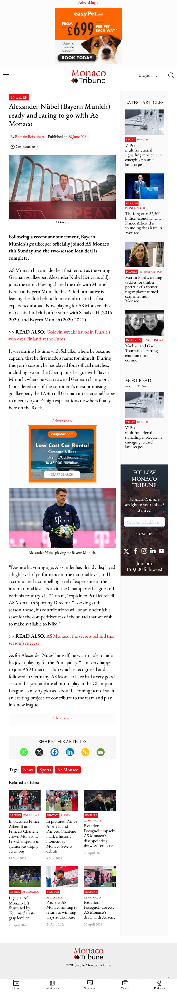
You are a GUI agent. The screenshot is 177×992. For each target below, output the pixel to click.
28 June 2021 (78, 136)
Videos (125, 988)
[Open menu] (6, 73)
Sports (45, 769)
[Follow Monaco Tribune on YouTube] (161, 551)
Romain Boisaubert (29, 136)
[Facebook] (54, 752)
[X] (39, 752)
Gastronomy (153, 340)
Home (16, 988)
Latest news (52, 988)
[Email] (101, 752)
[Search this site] (171, 76)
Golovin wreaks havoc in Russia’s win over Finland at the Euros (59, 335)
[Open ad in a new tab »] (88, 36)
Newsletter (90, 988)
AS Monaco (67, 769)
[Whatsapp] (24, 752)
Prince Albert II (137, 208)
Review (15, 892)
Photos (53, 815)
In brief (19, 97)
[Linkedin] (70, 752)
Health (142, 139)
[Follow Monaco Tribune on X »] (127, 551)
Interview (134, 340)
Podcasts (159, 988)
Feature (91, 815)
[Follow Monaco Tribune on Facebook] (136, 551)
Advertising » (62, 420)
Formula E (31, 815)
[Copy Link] (85, 752)
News (28, 769)
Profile (131, 271)
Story (130, 139)
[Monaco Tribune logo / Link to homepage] (88, 75)
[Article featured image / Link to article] (100, 800)
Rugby (65, 815)
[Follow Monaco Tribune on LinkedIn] (153, 551)
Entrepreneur (150, 271)
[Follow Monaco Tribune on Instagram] (144, 551)
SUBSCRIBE (145, 533)
